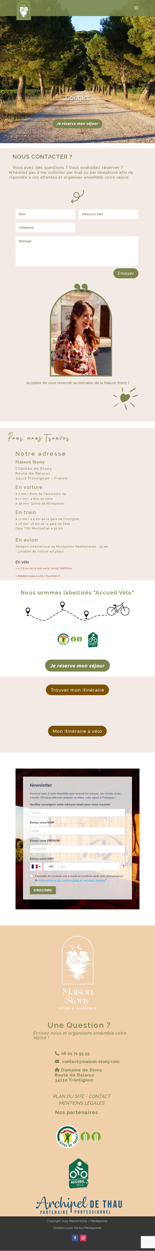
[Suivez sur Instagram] (83, 1238)
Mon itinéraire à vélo (77, 731)
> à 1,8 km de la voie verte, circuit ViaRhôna (44, 568)
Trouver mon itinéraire (77, 690)
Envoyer (126, 273)
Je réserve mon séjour (77, 123)
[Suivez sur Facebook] (75, 1238)
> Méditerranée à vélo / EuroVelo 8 (38, 576)
